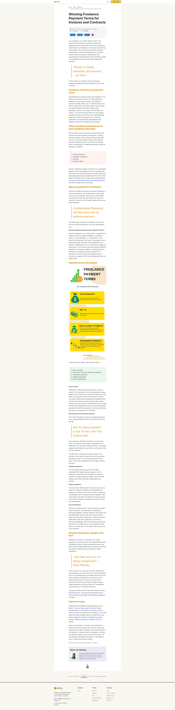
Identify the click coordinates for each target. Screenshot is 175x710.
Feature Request (96, 698)
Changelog (95, 700)
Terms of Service (111, 693)
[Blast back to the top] (87, 666)
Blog (79, 690)
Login (108, 1)
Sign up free (116, 1)
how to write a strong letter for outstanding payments (87, 595)
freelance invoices (79, 59)
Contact (109, 700)
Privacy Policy (110, 695)
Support (94, 693)
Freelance (85, 31)
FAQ (93, 695)
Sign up (84, 676)
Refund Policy (110, 698)
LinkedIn (93, 658)
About (108, 690)
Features (94, 690)
